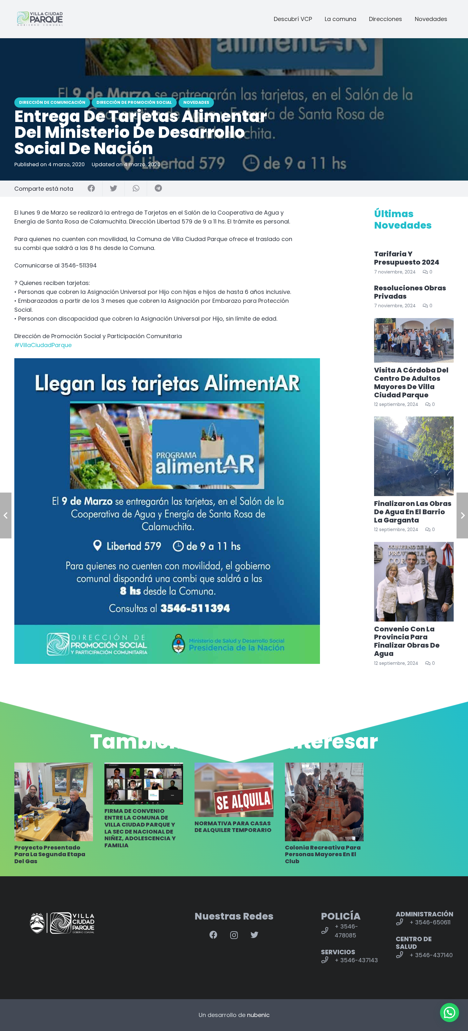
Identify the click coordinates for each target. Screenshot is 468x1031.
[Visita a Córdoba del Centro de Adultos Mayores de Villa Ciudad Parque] (414, 340)
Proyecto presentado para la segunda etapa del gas (49, 854)
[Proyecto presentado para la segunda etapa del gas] (53, 802)
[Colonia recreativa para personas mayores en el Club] (324, 802)
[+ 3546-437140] (402, 955)
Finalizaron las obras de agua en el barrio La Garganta (412, 512)
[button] (449, 1012)
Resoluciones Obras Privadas (410, 292)
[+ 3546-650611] (402, 922)
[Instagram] (234, 935)
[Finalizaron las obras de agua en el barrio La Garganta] (414, 456)
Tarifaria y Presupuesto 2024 (406, 258)
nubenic (258, 1015)
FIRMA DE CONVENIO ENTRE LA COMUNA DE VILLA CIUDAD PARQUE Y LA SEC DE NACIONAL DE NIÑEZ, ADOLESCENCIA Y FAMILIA (140, 828)
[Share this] (91, 188)
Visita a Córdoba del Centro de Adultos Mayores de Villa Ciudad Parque (411, 382)
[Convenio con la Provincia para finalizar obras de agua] (414, 582)
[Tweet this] (114, 188)
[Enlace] (39, 19)
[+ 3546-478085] (328, 931)
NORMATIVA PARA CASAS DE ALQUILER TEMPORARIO (233, 826)
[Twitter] (255, 935)
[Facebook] (213, 935)
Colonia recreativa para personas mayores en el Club (323, 854)
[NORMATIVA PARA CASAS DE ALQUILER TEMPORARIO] (234, 790)
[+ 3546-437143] (328, 960)
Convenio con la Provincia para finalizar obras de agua (407, 641)
